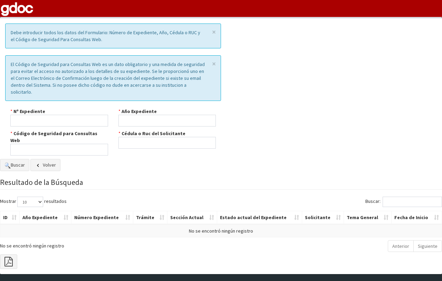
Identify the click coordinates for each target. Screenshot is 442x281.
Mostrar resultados (33, 201)
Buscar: (373, 201)
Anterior (400, 246)
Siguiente (428, 246)
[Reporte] (8, 261)
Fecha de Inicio (411, 217)
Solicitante (317, 217)
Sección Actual (186, 217)
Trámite (145, 217)
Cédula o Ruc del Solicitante (153, 133)
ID (5, 217)
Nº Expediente (29, 111)
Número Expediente (96, 217)
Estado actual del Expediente (253, 217)
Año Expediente (139, 111)
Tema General (362, 217)
